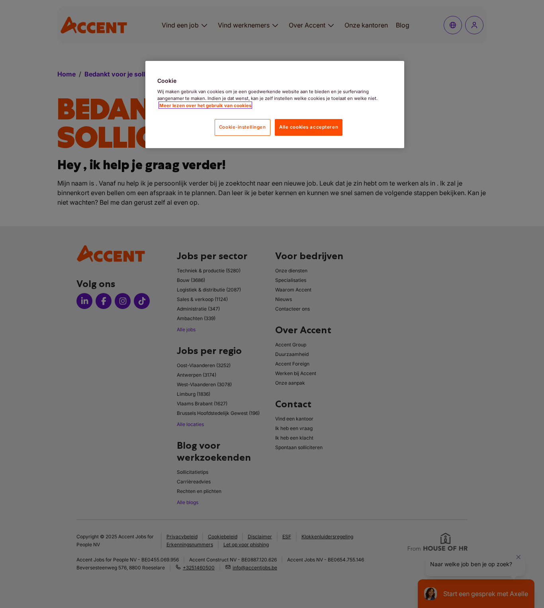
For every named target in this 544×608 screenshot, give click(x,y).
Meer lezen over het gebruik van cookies (205, 105)
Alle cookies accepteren (308, 126)
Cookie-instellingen (242, 126)
